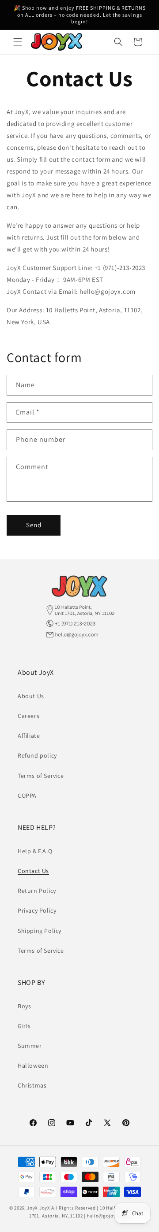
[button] (17, 42)
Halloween (33, 1065)
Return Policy (37, 891)
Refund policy (37, 755)
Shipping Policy (39, 931)
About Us (31, 696)
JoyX (32, 1208)
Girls (24, 1026)
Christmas (32, 1085)
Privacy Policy (37, 910)
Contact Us (33, 871)
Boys (24, 1006)
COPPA (27, 795)
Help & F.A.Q (35, 851)
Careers (28, 716)
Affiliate (29, 736)
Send (34, 525)
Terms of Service (41, 776)
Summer (30, 1046)
